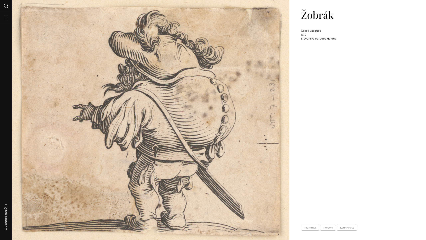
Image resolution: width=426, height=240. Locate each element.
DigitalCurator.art (6, 213)
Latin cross (347, 227)
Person (328, 227)
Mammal (310, 227)
